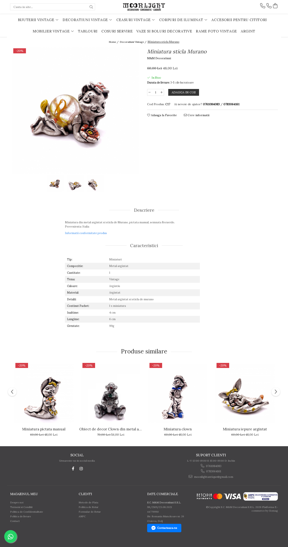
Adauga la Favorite (163, 115)
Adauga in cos (184, 92)
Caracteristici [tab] (144, 245)
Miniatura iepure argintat (245, 429)
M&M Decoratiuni (159, 58)
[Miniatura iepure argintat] (244, 393)
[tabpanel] (75, 110)
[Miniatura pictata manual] (43, 393)
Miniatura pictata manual (43, 429)
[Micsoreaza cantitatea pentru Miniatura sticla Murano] (149, 92)
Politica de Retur (88, 507)
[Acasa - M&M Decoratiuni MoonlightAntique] (144, 7)
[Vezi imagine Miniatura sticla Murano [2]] (96, 183)
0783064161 (213, 471)
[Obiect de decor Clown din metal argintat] (110, 393)
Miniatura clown (178, 429)
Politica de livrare (20, 516)
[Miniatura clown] (177, 393)
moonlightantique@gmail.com (213, 477)
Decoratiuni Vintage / (133, 41)
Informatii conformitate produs (86, 233)
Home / (114, 41)
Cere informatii (198, 115)
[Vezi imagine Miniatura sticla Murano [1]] (76, 183)
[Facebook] (73, 468)
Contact (15, 521)
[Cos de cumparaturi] (275, 5)
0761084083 (213, 466)
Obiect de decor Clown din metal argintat (110, 429)
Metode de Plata (88, 502)
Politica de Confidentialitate (26, 511)
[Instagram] (81, 468)
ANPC (82, 516)
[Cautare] (91, 6)
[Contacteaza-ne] (262, 5)
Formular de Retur (90, 511)
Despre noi (16, 502)
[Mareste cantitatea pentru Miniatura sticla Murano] (161, 92)
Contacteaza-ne (167, 527)
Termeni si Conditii (21, 507)
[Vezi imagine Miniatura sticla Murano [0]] (56, 183)
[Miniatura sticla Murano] (75, 110)
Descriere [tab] (144, 210)
